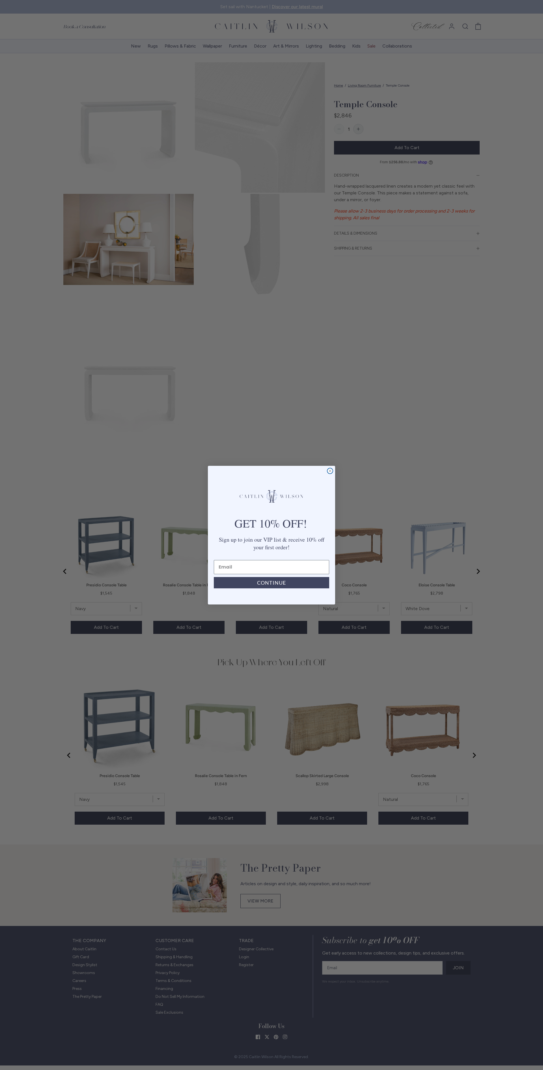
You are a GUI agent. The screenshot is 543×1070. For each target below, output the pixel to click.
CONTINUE (271, 583)
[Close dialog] (330, 471)
